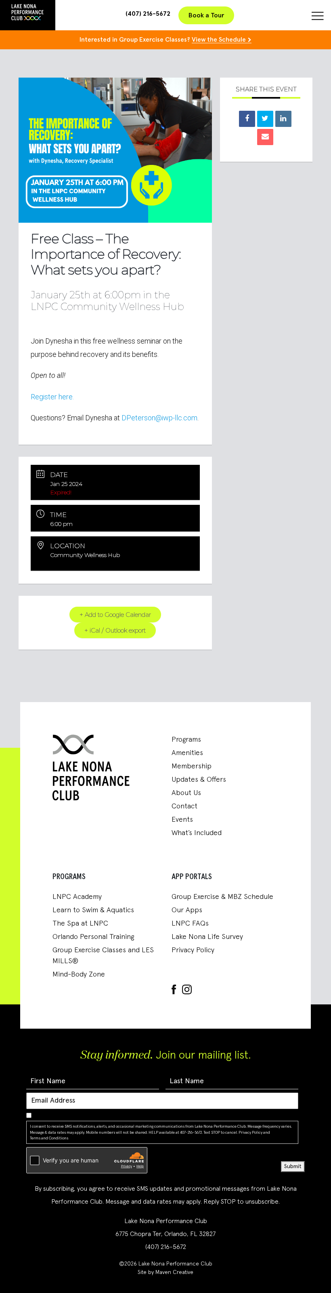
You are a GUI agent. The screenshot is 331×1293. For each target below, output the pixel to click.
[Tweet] (265, 119)
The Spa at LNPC (80, 923)
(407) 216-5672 (148, 14)
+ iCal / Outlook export (115, 630)
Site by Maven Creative (165, 1272)
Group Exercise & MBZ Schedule (222, 897)
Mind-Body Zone (78, 974)
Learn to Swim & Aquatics (93, 910)
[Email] (265, 137)
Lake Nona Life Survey (207, 937)
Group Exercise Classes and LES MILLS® (103, 956)
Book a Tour (206, 15)
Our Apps (187, 910)
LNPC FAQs (190, 923)
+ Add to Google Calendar (115, 614)
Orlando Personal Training (93, 937)
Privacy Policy (193, 950)
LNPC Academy (77, 897)
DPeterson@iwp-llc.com (159, 417)
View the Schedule (219, 39)
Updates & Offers (199, 779)
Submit (293, 1166)
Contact (184, 806)
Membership (192, 766)
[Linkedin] (283, 119)
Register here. (52, 396)
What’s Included (197, 833)
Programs (186, 739)
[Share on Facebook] (247, 119)
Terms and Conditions (49, 1138)
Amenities (187, 753)
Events (182, 819)
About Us (186, 793)
